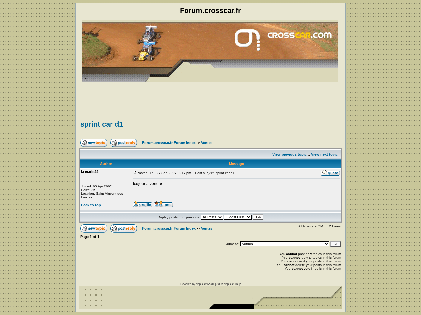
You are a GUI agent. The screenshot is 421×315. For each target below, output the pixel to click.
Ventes (206, 143)
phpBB (200, 284)
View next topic (324, 154)
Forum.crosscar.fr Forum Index (169, 143)
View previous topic (289, 154)
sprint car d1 (101, 124)
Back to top (91, 205)
